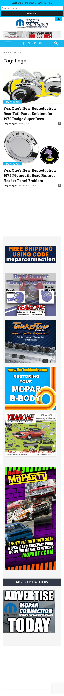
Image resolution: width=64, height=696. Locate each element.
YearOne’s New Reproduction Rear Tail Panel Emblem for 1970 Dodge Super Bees (29, 113)
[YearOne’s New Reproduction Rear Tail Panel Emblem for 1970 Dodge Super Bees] (32, 86)
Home (6, 52)
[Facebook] (24, 43)
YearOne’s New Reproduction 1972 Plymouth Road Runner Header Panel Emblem (29, 175)
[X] (35, 43)
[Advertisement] (32, 214)
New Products (13, 102)
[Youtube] (40, 43)
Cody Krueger (10, 123)
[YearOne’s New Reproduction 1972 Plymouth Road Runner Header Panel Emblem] (32, 148)
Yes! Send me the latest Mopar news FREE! (32, 3)
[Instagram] (29, 43)
